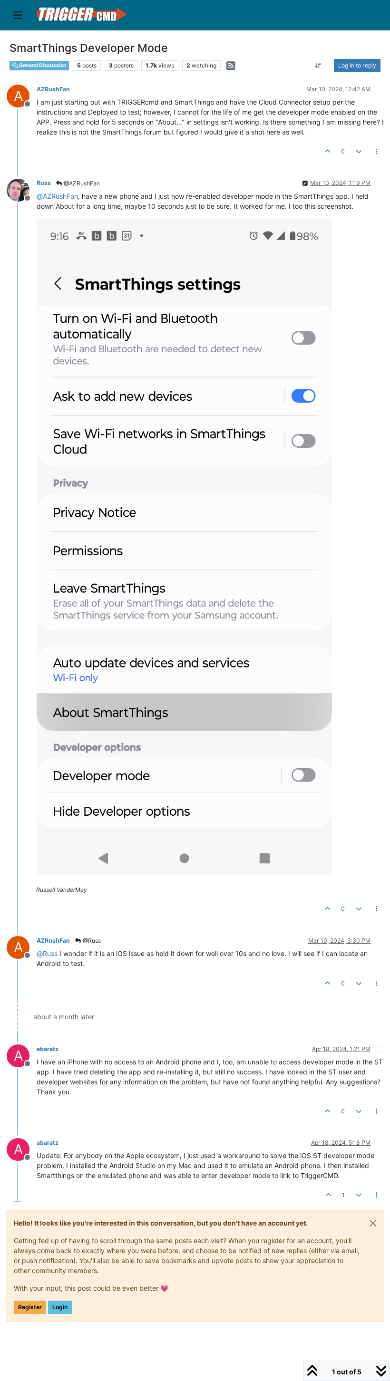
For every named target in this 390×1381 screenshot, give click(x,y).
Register (30, 1307)
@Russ (91, 940)
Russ (44, 182)
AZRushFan (53, 89)
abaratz (47, 1049)
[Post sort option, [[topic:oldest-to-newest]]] (318, 65)
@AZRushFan (81, 183)
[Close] (373, 1223)
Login (60, 1307)
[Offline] (22, 189)
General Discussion (42, 65)
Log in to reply (357, 65)
